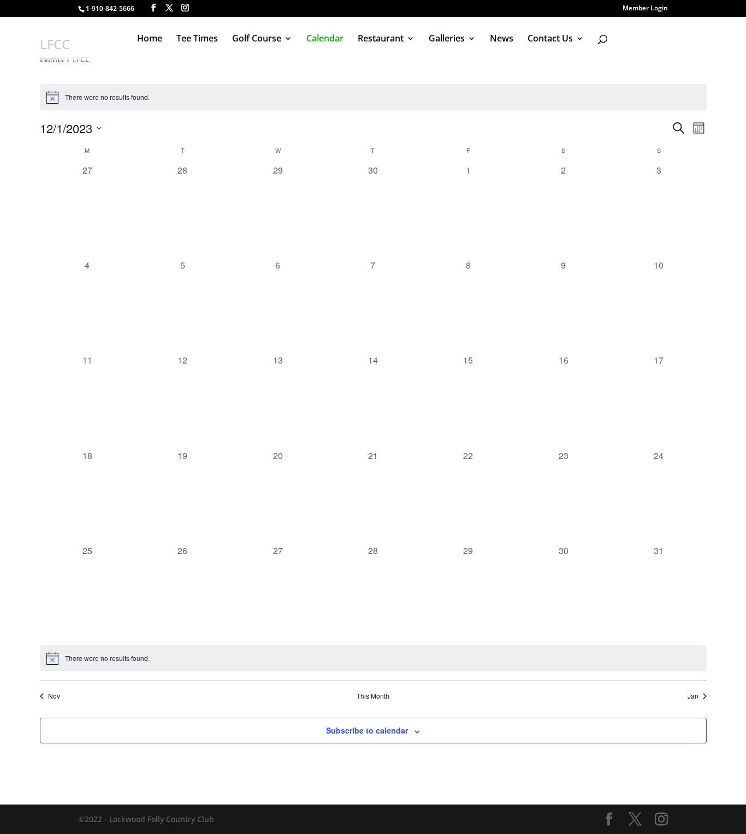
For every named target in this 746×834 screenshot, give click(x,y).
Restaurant (381, 39)
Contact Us (550, 39)
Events (52, 59)
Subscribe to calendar (367, 730)
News (501, 39)
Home (149, 39)
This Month (373, 696)
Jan (693, 696)
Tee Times (197, 39)
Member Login (645, 9)
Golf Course (256, 39)
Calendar (325, 39)
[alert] (373, 97)
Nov (54, 696)
